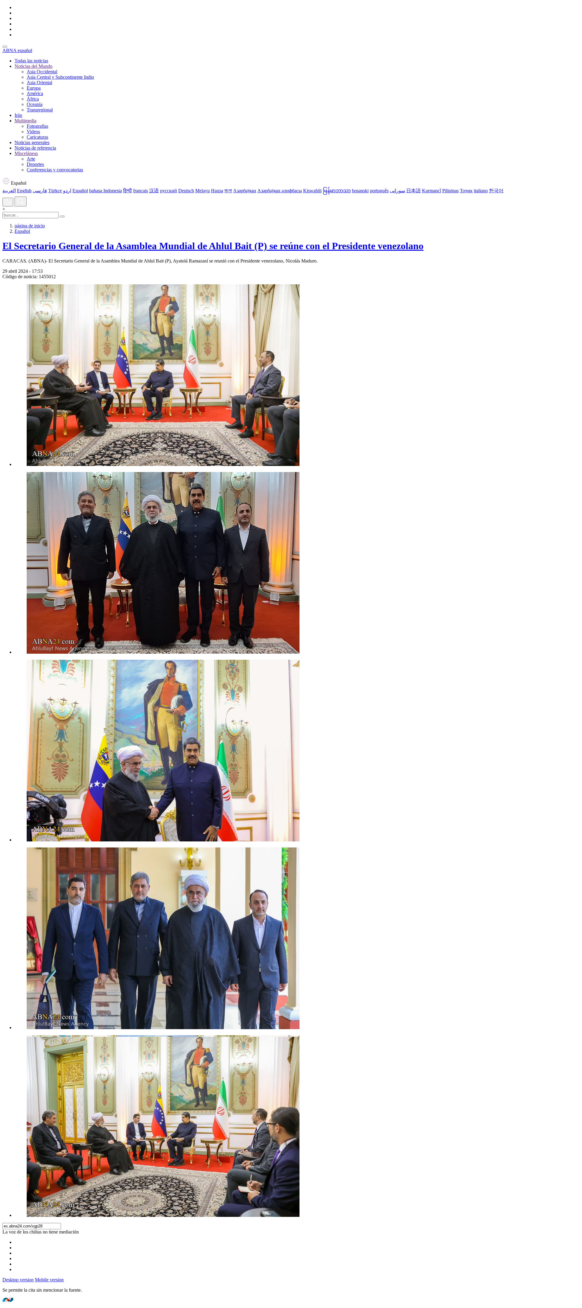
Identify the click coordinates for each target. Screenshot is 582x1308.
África (33, 98)
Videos (33, 131)
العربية (9, 190)
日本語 (413, 190)
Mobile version (49, 1279)
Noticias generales (32, 142)
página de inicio (30, 225)
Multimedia (25, 120)
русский (168, 190)
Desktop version (18, 1279)
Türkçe (55, 190)
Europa (34, 88)
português (379, 190)
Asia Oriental (39, 82)
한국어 (496, 190)
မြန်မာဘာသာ (337, 190)
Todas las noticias (31, 60)
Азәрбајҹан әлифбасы (279, 190)
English (24, 190)
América (35, 93)
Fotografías (37, 126)
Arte (31, 158)
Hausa (217, 190)
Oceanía (34, 104)
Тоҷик (466, 190)
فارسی (40, 190)
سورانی (397, 190)
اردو (67, 190)
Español (18, 183)
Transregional (40, 109)
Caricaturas (37, 137)
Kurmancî (431, 190)
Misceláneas (26, 153)
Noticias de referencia (35, 147)
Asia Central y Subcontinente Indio (60, 77)
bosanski (360, 190)
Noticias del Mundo (33, 66)
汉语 (154, 190)
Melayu (202, 190)
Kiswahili (312, 190)
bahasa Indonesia (105, 190)
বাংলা (228, 190)
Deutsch (186, 190)
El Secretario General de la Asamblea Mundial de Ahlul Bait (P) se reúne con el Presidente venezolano (212, 245)
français (140, 190)
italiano (481, 190)
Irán (18, 115)
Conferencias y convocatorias (55, 169)
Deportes (35, 164)
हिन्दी (127, 190)
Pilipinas (450, 190)
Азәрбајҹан (244, 190)
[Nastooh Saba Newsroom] (7, 1300)
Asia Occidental (42, 71)
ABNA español (17, 50)
